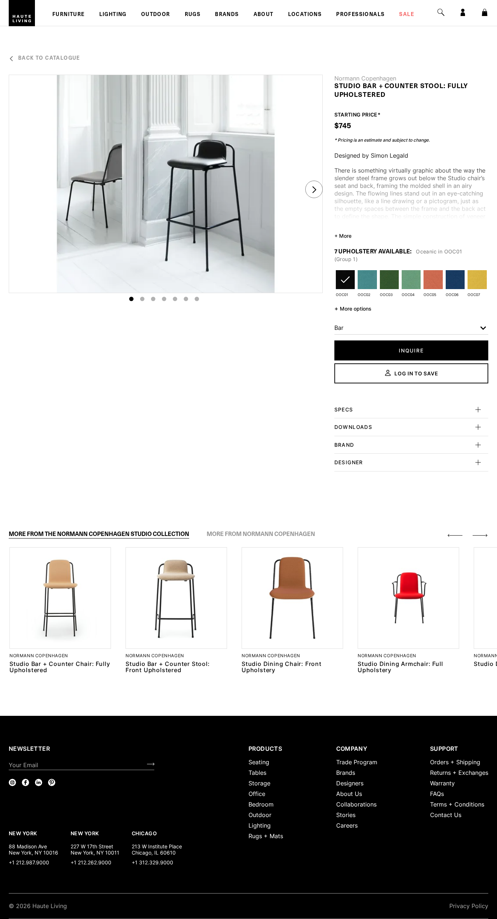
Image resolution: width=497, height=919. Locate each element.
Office (257, 793)
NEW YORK (23, 833)
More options (352, 308)
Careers (347, 825)
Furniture (68, 14)
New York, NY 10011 (95, 852)
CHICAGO (144, 833)
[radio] (345, 284)
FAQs (437, 793)
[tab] (99, 534)
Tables (257, 772)
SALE (406, 14)
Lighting (113, 14)
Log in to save (416, 373)
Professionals (360, 14)
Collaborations (356, 804)
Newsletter (29, 748)
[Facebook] (25, 782)
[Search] (441, 12)
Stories (345, 815)
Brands (227, 14)
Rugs (193, 14)
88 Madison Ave (28, 846)
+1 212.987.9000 (29, 862)
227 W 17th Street (92, 846)
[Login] (462, 12)
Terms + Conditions (457, 804)
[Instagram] (12, 782)
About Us (349, 793)
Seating (259, 762)
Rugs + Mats (266, 836)
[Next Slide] (314, 189)
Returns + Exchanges (459, 772)
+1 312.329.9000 (152, 862)
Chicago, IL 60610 (154, 852)
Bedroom (261, 804)
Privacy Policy (468, 906)
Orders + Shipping (455, 762)
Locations (305, 14)
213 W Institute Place (157, 846)
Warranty (442, 783)
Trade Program (356, 762)
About (264, 14)
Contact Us (445, 815)
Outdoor (155, 14)
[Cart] (484, 12)
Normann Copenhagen (365, 78)
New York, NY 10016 (33, 852)
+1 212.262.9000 (91, 862)
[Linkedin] (38, 782)
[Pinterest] (51, 782)
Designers (349, 783)
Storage (259, 783)
